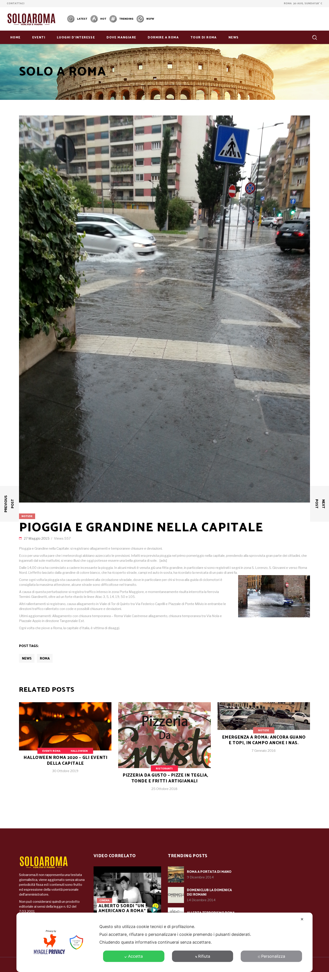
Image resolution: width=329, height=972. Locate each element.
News (27, 658)
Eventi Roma (51, 751)
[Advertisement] (240, 18)
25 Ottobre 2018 (164, 789)
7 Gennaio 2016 (264, 751)
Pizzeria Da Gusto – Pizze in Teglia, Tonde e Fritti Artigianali (165, 778)
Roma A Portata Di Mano (209, 872)
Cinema (104, 900)
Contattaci (15, 3)
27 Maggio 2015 (37, 538)
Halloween (79, 751)
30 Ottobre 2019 (65, 771)
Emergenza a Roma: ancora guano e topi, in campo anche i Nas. (264, 740)
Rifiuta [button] (204, 956)
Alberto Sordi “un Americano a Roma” (122, 908)
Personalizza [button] (273, 956)
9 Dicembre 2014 (200, 877)
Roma (45, 658)
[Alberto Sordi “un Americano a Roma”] (127, 891)
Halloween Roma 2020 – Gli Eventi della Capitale (65, 760)
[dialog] (165, 942)
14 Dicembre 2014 (201, 900)
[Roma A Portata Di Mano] (176, 874)
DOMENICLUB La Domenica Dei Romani (209, 892)
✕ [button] (302, 919)
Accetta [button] (135, 956)
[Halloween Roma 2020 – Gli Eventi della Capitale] (65, 741)
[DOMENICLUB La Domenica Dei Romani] (176, 895)
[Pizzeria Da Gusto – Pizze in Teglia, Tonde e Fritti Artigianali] (164, 750)
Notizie (26, 516)
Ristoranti (164, 769)
